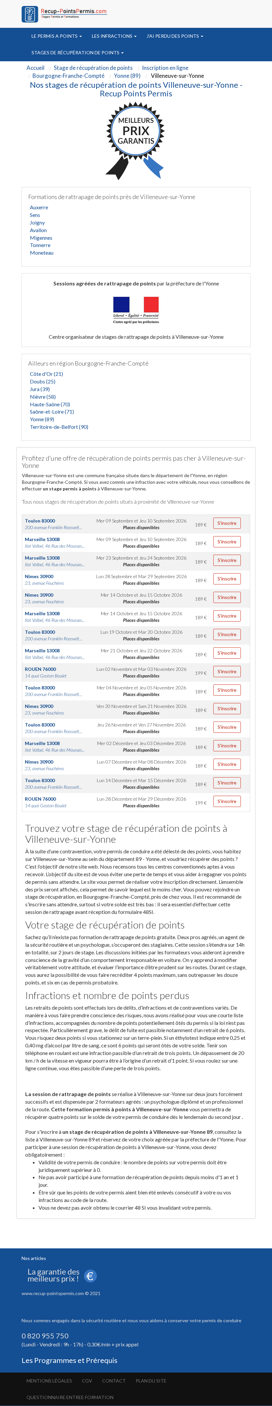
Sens (35, 215)
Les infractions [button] (112, 36)
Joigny (37, 222)
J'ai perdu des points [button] (173, 36)
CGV (87, 1380)
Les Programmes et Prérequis (69, 1360)
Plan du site (151, 1380)
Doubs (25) (42, 381)
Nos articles (34, 1258)
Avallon (38, 230)
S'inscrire (227, 523)
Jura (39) (40, 389)
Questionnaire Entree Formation (70, 1397)
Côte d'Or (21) (46, 374)
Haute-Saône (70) (50, 404)
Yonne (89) (42, 419)
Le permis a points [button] (55, 36)
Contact (114, 1380)
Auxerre (39, 207)
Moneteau (41, 252)
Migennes (41, 237)
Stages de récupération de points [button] (76, 52)
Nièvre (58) (43, 396)
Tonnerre (40, 245)
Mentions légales (49, 1380)
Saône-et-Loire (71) (52, 411)
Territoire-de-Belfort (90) (59, 427)
